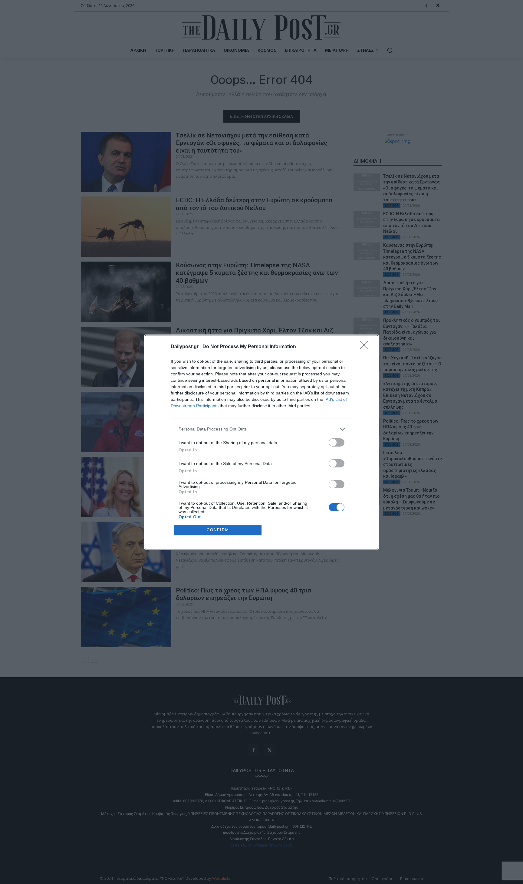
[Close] (366, 347)
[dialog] (261, 442)
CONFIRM (218, 530)
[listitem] (261, 429)
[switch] (336, 442)
